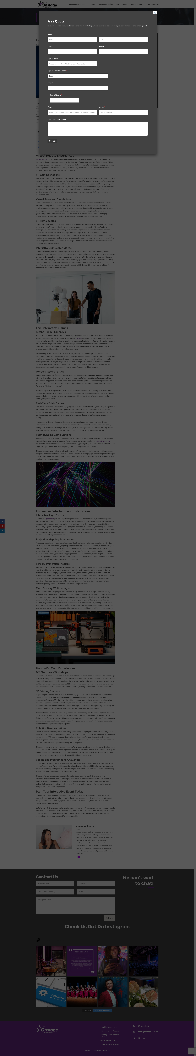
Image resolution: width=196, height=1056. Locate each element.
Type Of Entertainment (57, 71)
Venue (102, 107)
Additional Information (57, 119)
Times (51, 107)
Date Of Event (56, 95)
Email (50, 46)
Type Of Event (54, 58)
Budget (51, 83)
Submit (52, 141)
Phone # (103, 46)
